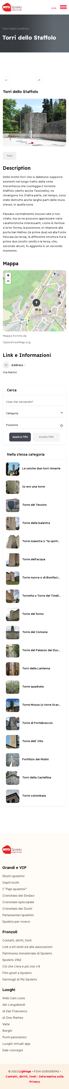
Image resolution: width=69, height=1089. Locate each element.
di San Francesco (14, 1011)
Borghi (7, 1031)
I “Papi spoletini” (14, 889)
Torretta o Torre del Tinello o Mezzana (41, 595)
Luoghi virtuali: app (16, 1044)
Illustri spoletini (13, 876)
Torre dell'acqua (33, 559)
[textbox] (12, 413)
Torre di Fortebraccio (37, 722)
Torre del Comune (35, 632)
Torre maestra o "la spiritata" (41, 541)
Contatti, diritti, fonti (17, 940)
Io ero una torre (33, 486)
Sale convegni (12, 1050)
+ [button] (8, 275)
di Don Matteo (12, 1018)
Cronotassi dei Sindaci (18, 895)
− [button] (8, 281)
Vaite (6, 1024)
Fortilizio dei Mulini (35, 759)
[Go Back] (6, 80)
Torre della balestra (36, 522)
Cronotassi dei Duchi (17, 908)
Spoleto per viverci (16, 921)
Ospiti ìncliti (10, 882)
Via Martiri (10, 372)
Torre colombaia (34, 795)
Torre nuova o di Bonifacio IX (41, 577)
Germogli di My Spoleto (19, 979)
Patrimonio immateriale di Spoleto (27, 953)
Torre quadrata (33, 686)
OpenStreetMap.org (16, 342)
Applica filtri (20, 437)
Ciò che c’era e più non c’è (21, 966)
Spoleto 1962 (11, 960)
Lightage (25, 1071)
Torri (9, 155)
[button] (27, 143)
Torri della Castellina (36, 777)
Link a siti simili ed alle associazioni (27, 947)
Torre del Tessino (34, 504)
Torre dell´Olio (32, 741)
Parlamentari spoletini (18, 915)
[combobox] (34, 413)
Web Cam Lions (13, 998)
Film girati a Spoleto (17, 973)
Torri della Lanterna (36, 668)
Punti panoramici (14, 1037)
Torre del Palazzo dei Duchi (41, 650)
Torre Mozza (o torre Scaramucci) (41, 704)
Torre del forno (33, 613)
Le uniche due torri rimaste (41, 468)
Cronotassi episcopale (18, 902)
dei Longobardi (13, 1005)
